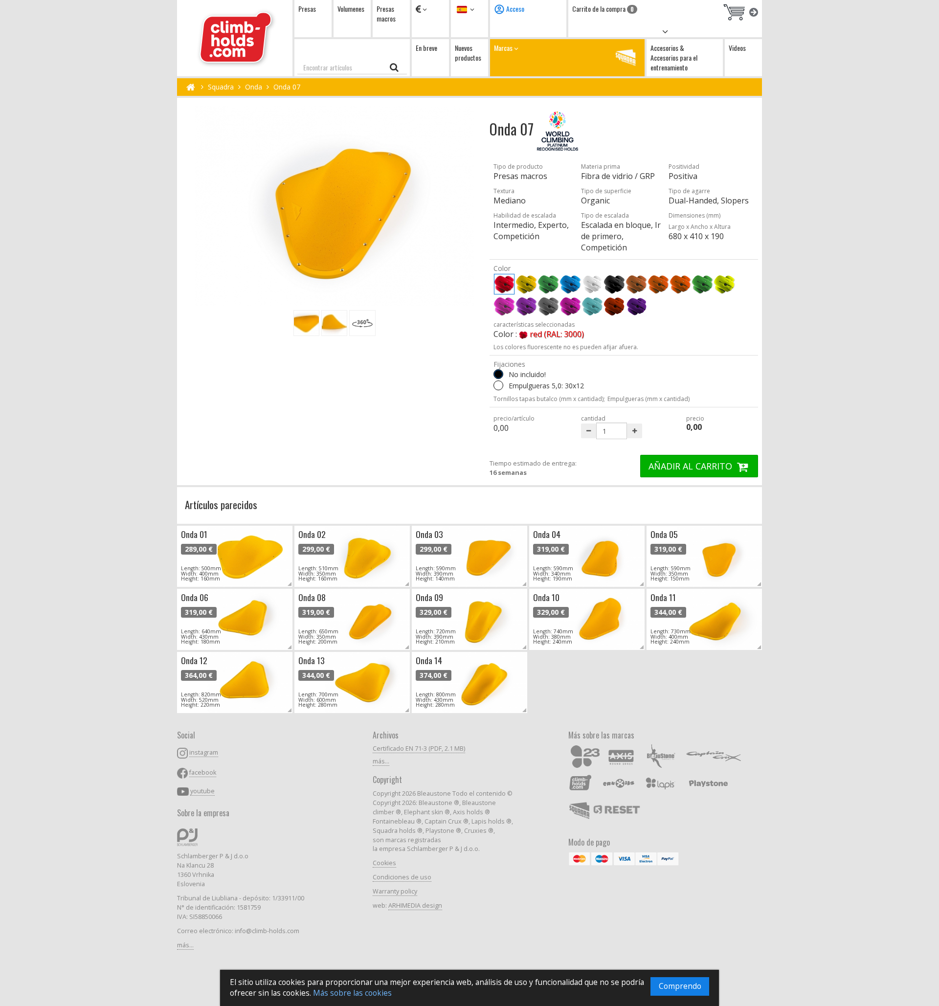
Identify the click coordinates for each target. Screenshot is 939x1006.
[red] (504, 284)
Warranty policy (395, 891)
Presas (307, 8)
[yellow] (526, 284)
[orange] (658, 284)
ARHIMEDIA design (415, 905)
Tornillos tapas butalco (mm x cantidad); (549, 399)
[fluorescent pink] (504, 306)
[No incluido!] (498, 374)
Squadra (221, 86)
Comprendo (680, 986)
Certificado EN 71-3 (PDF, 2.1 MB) (419, 748)
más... (185, 945)
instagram (203, 752)
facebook (202, 772)
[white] (592, 284)
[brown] (636, 284)
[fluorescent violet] (526, 306)
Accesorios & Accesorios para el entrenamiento (673, 57)
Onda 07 (286, 86)
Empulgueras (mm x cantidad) (648, 399)
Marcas (504, 48)
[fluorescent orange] (680, 284)
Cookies (384, 863)
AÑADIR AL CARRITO (691, 466)
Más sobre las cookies (352, 993)
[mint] (592, 306)
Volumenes (350, 8)
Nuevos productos (468, 53)
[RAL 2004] (614, 306)
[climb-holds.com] (234, 38)
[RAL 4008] (636, 306)
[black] (614, 284)
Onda (253, 86)
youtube (202, 791)
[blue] (570, 284)
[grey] (548, 306)
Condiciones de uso (402, 877)
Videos (737, 48)
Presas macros (386, 13)
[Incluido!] (498, 385)
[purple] (570, 306)
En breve (426, 48)
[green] (548, 284)
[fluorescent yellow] (724, 284)
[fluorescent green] (702, 284)
